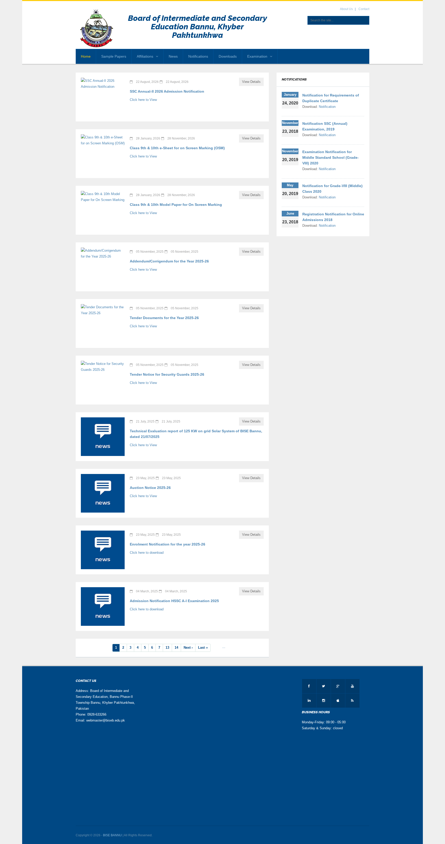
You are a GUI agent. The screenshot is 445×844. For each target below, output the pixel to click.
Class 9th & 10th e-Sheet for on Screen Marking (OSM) (177, 148)
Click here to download (147, 553)
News (173, 56)
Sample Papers (113, 56)
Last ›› (203, 647)
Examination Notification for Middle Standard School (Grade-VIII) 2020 (330, 157)
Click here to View (143, 100)
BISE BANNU (112, 835)
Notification (327, 107)
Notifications (198, 56)
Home (86, 56)
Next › (188, 647)
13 (167, 647)
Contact (363, 9)
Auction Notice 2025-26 (150, 488)
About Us (346, 9)
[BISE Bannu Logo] (97, 28)
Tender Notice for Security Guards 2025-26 (167, 374)
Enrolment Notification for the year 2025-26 (167, 544)
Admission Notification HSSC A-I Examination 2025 (174, 601)
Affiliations (145, 56)
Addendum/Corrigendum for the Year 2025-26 (169, 261)
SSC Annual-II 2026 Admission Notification (167, 91)
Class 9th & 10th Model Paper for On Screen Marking (176, 205)
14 (176, 647)
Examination (257, 56)
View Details (251, 82)
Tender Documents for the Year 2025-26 (164, 318)
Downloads (228, 56)
